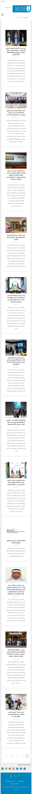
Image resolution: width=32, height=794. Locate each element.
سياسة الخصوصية (10, 781)
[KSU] (22, 8)
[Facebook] (24, 768)
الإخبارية (8, 7)
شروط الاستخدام (14, 783)
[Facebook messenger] (21, 768)
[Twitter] (13, 768)
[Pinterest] (10, 768)
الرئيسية (26, 17)
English (3, 1)
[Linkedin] (17, 768)
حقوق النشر (21, 781)
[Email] (2, 768)
